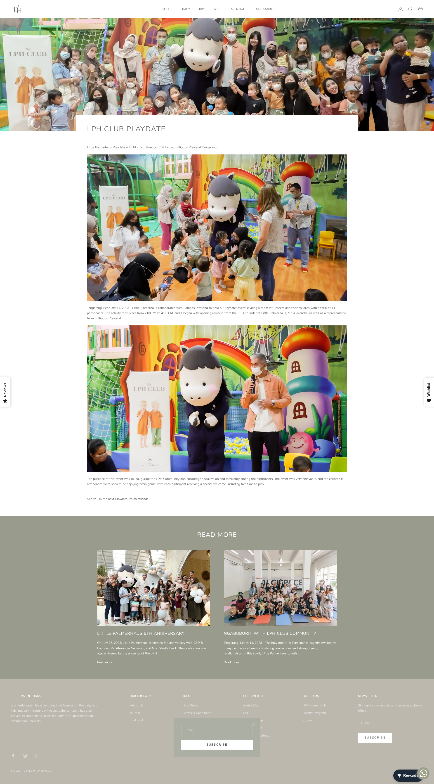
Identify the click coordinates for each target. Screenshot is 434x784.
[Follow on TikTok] (36, 755)
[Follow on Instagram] (25, 755)
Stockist (308, 720)
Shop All (166, 9)
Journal (135, 713)
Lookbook (137, 720)
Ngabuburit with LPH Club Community (270, 633)
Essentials (238, 9)
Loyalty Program (314, 713)
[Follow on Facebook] (13, 755)
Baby (186, 9)
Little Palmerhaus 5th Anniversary (141, 633)
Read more (104, 662)
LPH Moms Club (314, 705)
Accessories (265, 9)
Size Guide (190, 705)
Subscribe (216, 745)
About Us (136, 705)
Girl (217, 9)
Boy (202, 9)
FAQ (246, 713)
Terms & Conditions (197, 713)
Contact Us (251, 705)
